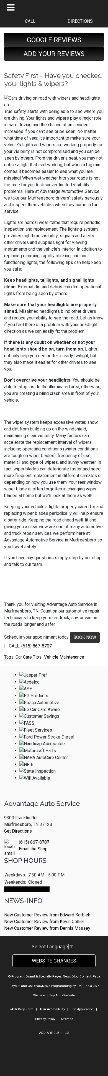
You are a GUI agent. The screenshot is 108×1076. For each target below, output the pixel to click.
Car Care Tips (29, 657)
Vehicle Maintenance (64, 657)
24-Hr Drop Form (22, 1009)
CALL (29, 21)
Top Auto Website (62, 995)
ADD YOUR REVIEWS (54, 54)
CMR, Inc (82, 986)
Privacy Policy (45, 1019)
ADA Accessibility (52, 1009)
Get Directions (18, 831)
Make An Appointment (27, 889)
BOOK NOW (84, 637)
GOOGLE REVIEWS (54, 40)
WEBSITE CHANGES (54, 961)
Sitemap (67, 1019)
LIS (67, 1033)
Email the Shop (33, 848)
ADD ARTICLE (49, 1033)
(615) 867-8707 (36, 646)
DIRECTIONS (79, 21)
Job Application (82, 1009)
